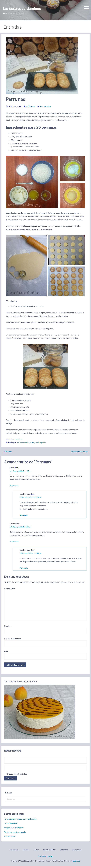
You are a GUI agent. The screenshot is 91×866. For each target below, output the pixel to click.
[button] (87, 5)
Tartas (36, 849)
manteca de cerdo (23, 443)
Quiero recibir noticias (17, 774)
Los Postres (30, 106)
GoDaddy (76, 861)
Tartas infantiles (49, 849)
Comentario (10, 588)
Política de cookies (45, 856)
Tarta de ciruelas (11, 823)
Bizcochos (76, 849)
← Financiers (6, 451)
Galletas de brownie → (80, 451)
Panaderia (64, 849)
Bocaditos (14, 849)
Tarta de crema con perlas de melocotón (20, 819)
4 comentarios (45, 106)
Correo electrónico (12, 638)
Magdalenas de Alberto (13, 827)
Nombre (7, 626)
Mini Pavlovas (10, 836)
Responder (14, 485)
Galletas (19, 440)
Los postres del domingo (22, 8)
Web (6, 651)
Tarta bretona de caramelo (15, 832)
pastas (32, 443)
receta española (40, 443)
